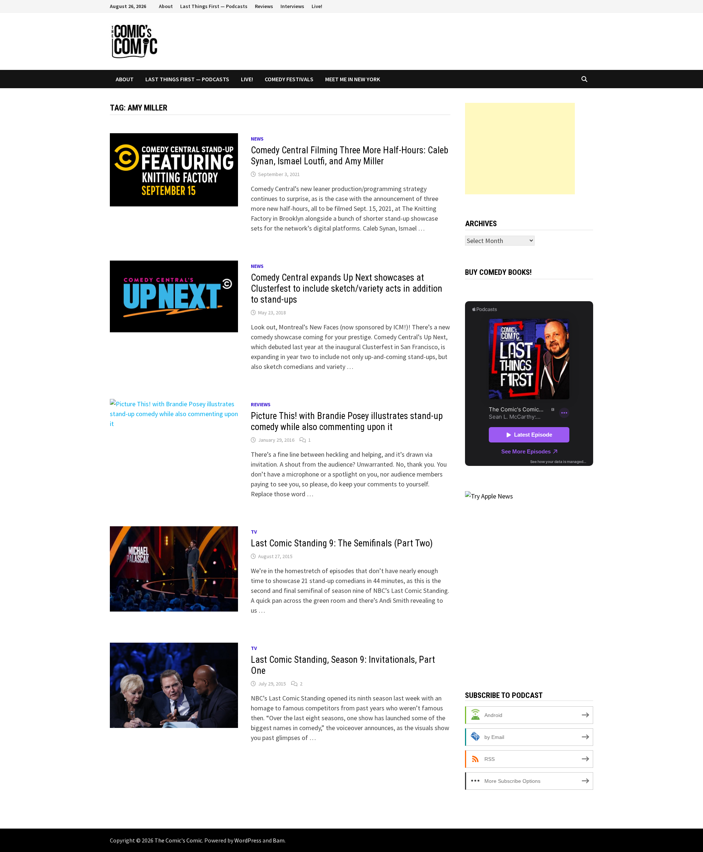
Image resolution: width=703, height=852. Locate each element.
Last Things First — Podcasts (214, 6)
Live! (317, 6)
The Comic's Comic (178, 840)
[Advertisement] (520, 148)
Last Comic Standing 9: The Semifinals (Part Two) (342, 543)
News (257, 138)
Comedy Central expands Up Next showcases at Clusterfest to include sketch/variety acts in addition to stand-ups (346, 288)
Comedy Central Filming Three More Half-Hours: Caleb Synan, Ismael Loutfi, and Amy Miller (349, 156)
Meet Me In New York (352, 79)
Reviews (264, 6)
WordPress (247, 840)
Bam (278, 840)
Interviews (292, 6)
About (166, 6)
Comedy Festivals (289, 79)
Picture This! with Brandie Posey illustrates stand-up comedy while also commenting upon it (347, 421)
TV (254, 531)
